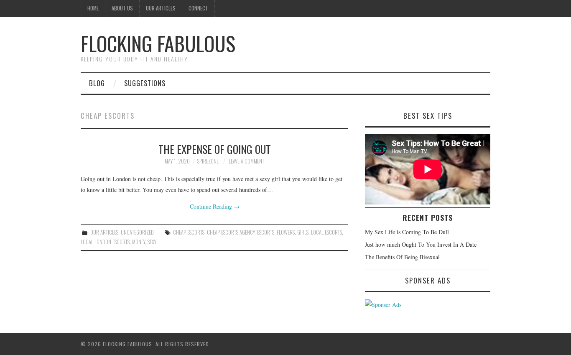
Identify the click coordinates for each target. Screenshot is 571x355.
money (138, 242)
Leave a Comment (246, 161)
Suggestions (145, 83)
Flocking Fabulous (158, 43)
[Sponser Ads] (383, 304)
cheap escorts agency (231, 232)
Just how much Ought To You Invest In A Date (421, 244)
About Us (122, 8)
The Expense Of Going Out (214, 149)
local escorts (326, 232)
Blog (97, 83)
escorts (265, 232)
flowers (286, 232)
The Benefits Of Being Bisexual (402, 257)
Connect (198, 8)
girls (302, 232)
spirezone (208, 161)
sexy (152, 242)
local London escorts (105, 242)
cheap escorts (188, 232)
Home (93, 8)
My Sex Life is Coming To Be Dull (407, 232)
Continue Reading (215, 206)
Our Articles (161, 8)
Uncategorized (137, 232)
